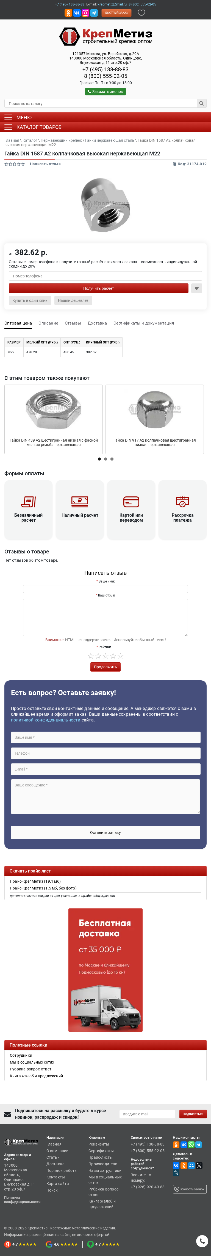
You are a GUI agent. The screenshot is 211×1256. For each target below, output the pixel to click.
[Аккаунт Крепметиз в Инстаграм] (85, 12)
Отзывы (73, 323)
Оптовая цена (18, 323)
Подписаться (193, 1114)
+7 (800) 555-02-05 (148, 1151)
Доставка (97, 323)
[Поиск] (202, 103)
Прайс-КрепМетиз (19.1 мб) (35, 881)
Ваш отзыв (106, 595)
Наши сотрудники (104, 1170)
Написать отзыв (45, 164)
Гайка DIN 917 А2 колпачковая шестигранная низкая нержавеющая (154, 442)
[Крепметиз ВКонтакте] (77, 12)
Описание (48, 323)
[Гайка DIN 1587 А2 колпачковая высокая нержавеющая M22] (105, 205)
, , (105, 58)
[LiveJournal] (176, 1172)
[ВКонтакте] (176, 1165)
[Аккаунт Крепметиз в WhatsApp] (191, 1144)
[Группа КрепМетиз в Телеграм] (198, 1144)
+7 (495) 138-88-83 (69, 4)
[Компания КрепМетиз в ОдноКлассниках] (68, 12)
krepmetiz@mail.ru (112, 4)
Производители (102, 1164)
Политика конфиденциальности (22, 1199)
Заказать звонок (107, 91)
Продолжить (105, 667)
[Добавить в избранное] (141, 12)
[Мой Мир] (191, 1165)
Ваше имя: (107, 581)
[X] (199, 1165)
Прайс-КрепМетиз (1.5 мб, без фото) (43, 888)
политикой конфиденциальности (45, 720)
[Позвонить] (202, 1241)
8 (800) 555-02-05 (142, 4)
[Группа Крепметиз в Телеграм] (94, 12)
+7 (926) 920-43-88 (148, 1187)
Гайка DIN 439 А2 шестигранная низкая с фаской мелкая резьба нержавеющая (54, 442)
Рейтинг (105, 647)
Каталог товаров (39, 127)
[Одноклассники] (184, 1165)
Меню (24, 117)
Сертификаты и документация (143, 323)
